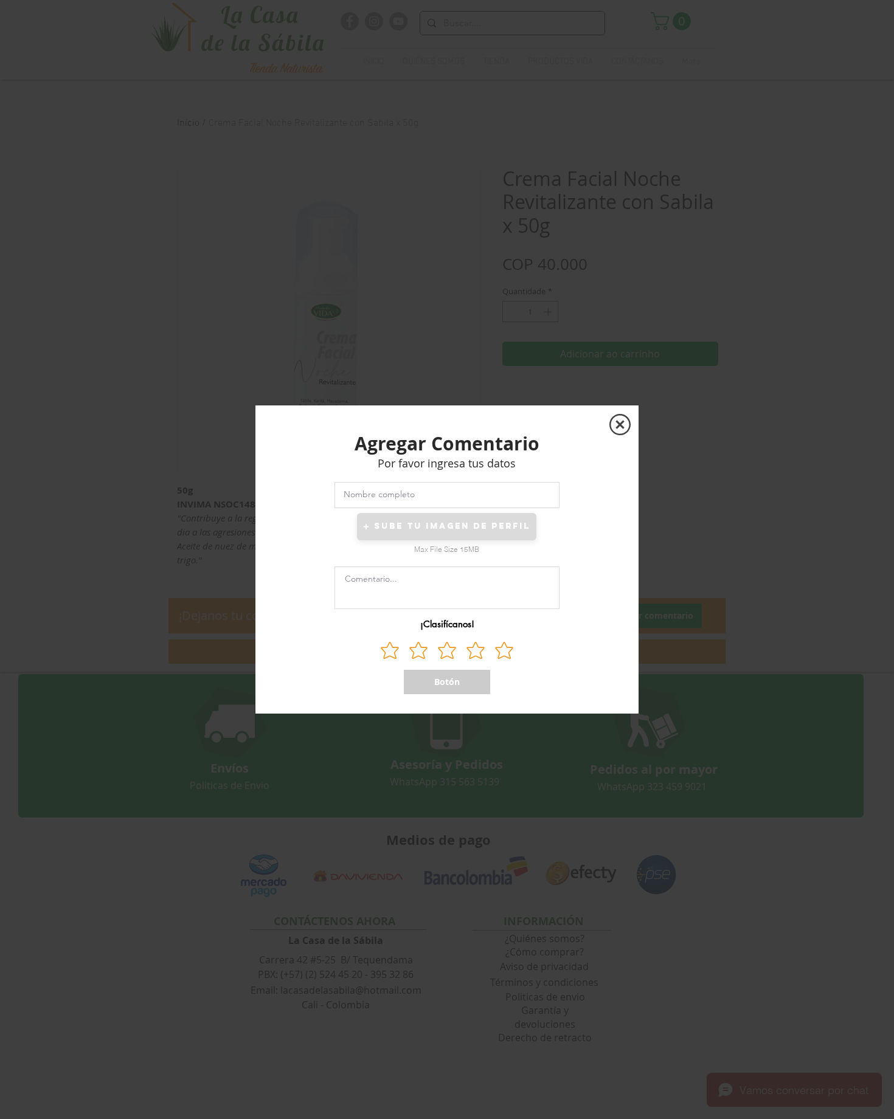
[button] (620, 424)
